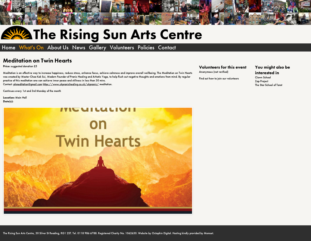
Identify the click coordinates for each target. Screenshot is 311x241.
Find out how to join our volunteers (219, 78)
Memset (208, 233)
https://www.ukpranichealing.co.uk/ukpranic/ (71, 84)
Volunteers (122, 47)
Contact (167, 47)
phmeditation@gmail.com (27, 84)
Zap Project (261, 81)
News (78, 47)
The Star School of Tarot (268, 85)
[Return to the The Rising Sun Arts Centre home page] (16, 33)
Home (8, 47)
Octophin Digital (161, 233)
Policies (146, 47)
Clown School (263, 77)
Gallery (97, 47)
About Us (58, 47)
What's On (31, 47)
